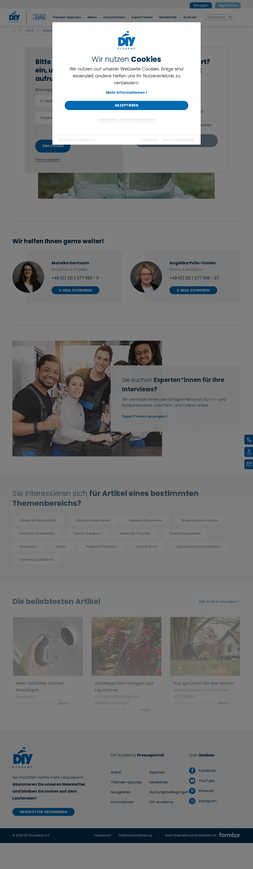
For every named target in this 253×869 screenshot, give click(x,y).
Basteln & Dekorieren (93, 520)
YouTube (206, 780)
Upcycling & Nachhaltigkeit (198, 546)
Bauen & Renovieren (145, 520)
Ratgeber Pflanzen (101, 546)
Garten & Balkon (87, 533)
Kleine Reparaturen (185, 533)
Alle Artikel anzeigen (218, 601)
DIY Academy (161, 802)
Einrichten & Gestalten (37, 533)
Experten (157, 772)
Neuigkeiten (121, 792)
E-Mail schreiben (75, 290)
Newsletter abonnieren (43, 811)
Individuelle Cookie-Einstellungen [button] (126, 119)
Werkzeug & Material (36, 559)
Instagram (207, 801)
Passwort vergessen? (47, 159)
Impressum (149, 140)
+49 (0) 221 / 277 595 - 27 (194, 278)
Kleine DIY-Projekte (135, 533)
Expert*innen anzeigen (144, 416)
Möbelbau (28, 546)
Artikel (29, 30)
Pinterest (206, 790)
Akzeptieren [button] (126, 105)
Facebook (206, 770)
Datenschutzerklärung (178, 140)
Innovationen (122, 802)
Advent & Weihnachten (38, 520)
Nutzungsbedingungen (169, 792)
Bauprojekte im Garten (200, 520)
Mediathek (159, 782)
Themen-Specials (126, 782)
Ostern (61, 546)
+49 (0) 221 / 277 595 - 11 (75, 278)
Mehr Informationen (125, 92)
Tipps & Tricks (146, 546)
